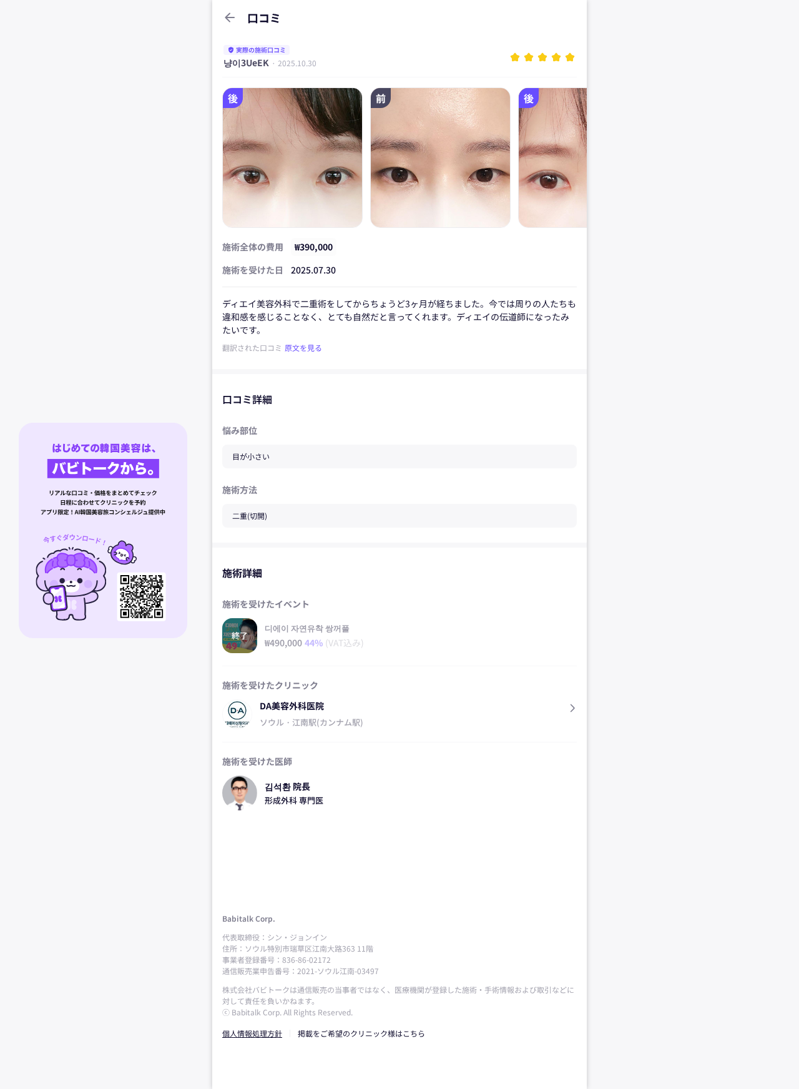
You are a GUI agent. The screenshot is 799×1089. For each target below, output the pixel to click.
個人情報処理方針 (252, 1033)
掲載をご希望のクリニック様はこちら (361, 1033)
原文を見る (303, 347)
